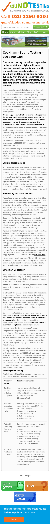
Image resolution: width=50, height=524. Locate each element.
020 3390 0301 (20, 143)
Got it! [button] (14, 519)
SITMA (13, 137)
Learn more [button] (29, 512)
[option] (25, 42)
